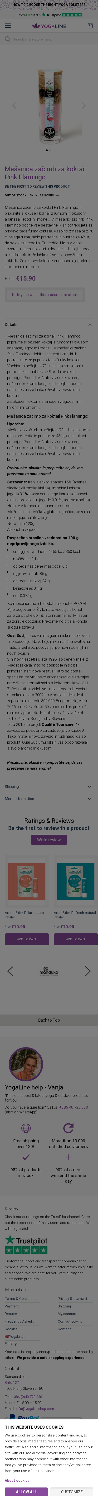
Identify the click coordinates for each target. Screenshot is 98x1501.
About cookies (17, 1480)
